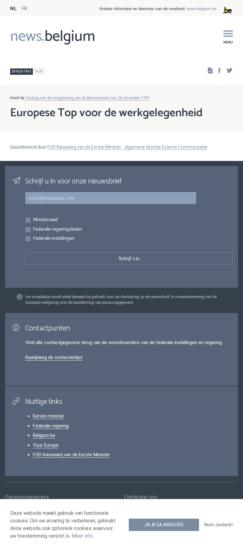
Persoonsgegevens (27, 497)
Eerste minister (48, 416)
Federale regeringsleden (57, 229)
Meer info (82, 536)
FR (24, 8)
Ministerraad (45, 220)
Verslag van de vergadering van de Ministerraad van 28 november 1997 (87, 98)
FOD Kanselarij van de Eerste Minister (71, 454)
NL (13, 8)
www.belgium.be (201, 8)
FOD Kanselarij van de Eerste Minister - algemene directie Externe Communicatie (127, 147)
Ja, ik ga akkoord (164, 524)
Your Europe (46, 445)
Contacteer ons (141, 497)
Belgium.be (44, 435)
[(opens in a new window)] (217, 70)
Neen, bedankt (218, 524)
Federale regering (51, 426)
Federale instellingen (53, 238)
